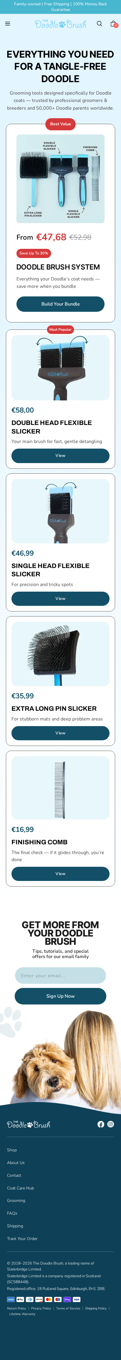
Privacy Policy (41, 1308)
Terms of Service (68, 1308)
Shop (12, 1150)
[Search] (99, 23)
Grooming (16, 1200)
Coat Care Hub (20, 1188)
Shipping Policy (96, 1308)
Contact (14, 1175)
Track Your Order (22, 1238)
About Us (16, 1163)
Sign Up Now (60, 996)
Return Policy (16, 1308)
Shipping (15, 1226)
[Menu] (7, 23)
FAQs (12, 1213)
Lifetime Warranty (22, 1314)
